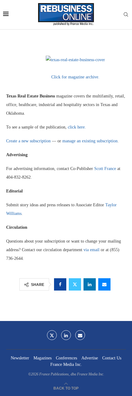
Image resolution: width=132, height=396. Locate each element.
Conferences (66, 358)
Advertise (89, 358)
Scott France (105, 168)
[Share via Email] (104, 284)
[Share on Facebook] (60, 284)
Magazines (42, 358)
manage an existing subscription (90, 141)
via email (91, 250)
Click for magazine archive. (75, 77)
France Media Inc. (66, 364)
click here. (77, 127)
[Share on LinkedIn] (89, 284)
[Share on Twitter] (75, 284)
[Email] (80, 335)
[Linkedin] (66, 335)
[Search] (126, 14)
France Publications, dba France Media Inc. (71, 374)
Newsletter (20, 358)
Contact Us (111, 358)
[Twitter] (52, 335)
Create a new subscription (28, 141)
